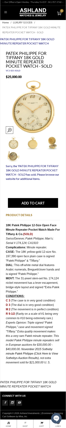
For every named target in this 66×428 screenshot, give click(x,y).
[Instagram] (12, 403)
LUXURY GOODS (22, 22)
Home (5, 22)
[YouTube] (19, 403)
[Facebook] (5, 403)
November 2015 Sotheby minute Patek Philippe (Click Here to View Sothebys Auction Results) (32, 353)
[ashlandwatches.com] (32, 12)
